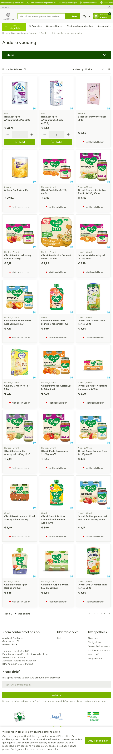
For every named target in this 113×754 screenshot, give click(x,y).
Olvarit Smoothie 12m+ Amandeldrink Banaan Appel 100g (53, 519)
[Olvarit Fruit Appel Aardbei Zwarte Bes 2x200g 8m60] (93, 493)
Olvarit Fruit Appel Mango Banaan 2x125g (18, 256)
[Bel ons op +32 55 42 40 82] (84, 16)
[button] (56, 55)
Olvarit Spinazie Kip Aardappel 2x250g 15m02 (17, 452)
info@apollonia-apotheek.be (32, 654)
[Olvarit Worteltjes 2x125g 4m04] (56, 166)
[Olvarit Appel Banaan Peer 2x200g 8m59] (93, 427)
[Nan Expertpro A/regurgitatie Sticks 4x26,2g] (56, 93)
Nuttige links (94, 642)
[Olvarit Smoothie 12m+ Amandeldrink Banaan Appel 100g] (56, 493)
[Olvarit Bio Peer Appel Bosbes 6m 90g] (20, 561)
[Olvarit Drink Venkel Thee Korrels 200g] (93, 297)
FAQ (59, 637)
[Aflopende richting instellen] (109, 69)
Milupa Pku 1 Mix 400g (16, 189)
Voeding (44, 33)
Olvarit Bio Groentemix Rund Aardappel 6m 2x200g (19, 517)
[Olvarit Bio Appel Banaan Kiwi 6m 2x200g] (56, 561)
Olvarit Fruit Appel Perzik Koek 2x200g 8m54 (17, 322)
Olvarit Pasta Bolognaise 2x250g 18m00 (54, 452)
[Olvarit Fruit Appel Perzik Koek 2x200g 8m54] (20, 297)
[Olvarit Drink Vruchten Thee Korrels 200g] (93, 561)
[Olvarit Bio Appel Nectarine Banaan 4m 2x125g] (93, 362)
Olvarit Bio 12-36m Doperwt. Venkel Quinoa (56, 256)
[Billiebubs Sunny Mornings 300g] (93, 93)
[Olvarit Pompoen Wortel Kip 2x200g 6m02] (56, 362)
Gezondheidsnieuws (99, 646)
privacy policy (99, 701)
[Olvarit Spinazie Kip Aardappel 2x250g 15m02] (20, 427)
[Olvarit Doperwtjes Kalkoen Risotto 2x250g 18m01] (93, 166)
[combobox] (41, 16)
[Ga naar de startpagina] (8, 16)
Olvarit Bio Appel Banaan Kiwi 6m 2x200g (55, 586)
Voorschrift (93, 654)
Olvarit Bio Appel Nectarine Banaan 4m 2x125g (92, 387)
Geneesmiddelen (54, 25)
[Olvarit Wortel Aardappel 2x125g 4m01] (93, 232)
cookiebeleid (52, 748)
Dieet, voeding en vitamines (80, 25)
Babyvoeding (57, 33)
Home (5, 33)
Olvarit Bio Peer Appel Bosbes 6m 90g (16, 586)
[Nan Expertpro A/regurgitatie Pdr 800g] (20, 93)
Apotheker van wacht (99, 650)
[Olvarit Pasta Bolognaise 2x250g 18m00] (56, 427)
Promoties (36, 25)
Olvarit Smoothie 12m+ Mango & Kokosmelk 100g (55, 322)
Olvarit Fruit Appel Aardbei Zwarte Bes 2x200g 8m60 (92, 517)
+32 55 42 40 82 (21, 650)
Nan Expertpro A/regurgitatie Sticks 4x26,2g (52, 120)
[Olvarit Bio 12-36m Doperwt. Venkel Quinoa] (56, 232)
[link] (90, 613)
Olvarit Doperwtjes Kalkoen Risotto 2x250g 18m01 (92, 191)
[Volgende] (109, 613)
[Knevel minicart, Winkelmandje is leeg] (96, 16)
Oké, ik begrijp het (98, 740)
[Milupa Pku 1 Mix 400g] (20, 166)
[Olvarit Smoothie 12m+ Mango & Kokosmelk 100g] (56, 297)
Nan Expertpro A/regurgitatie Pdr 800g (17, 118)
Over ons (93, 637)
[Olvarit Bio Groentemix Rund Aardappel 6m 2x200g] (20, 493)
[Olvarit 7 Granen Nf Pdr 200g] (20, 362)
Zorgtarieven (95, 658)
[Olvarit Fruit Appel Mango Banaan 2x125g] (20, 232)
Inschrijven (56, 694)
